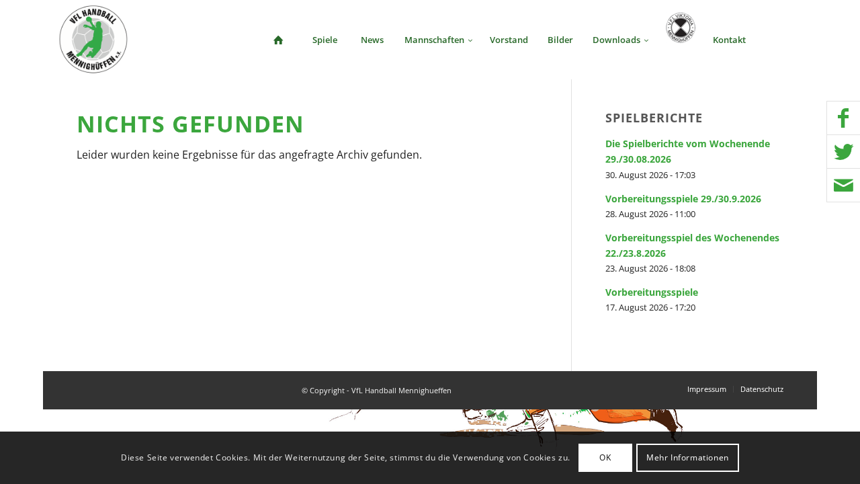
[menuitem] (278, 39)
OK (605, 457)
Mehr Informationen (687, 457)
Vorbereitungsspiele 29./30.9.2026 (683, 198)
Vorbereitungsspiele (651, 292)
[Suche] (778, 39)
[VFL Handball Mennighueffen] (93, 39)
